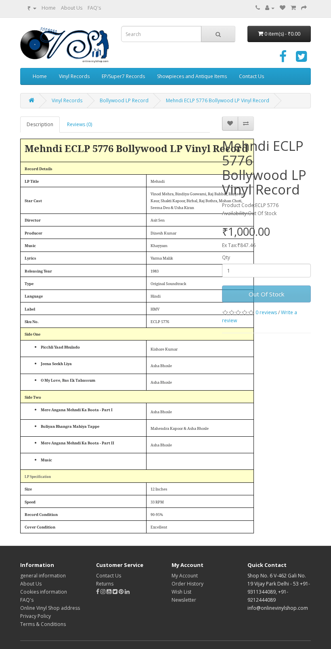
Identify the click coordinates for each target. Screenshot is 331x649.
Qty (226, 257)
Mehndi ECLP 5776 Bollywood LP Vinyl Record (217, 100)
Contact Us (251, 76)
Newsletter (184, 599)
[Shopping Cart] (293, 7)
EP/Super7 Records (123, 76)
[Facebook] (283, 59)
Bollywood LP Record (124, 100)
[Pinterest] (121, 591)
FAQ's (94, 7)
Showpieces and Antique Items (192, 76)
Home (49, 7)
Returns (104, 583)
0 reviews (266, 312)
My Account (185, 575)
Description (40, 124)
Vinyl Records (74, 76)
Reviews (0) (79, 124)
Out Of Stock (266, 294)
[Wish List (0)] (282, 7)
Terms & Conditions (43, 624)
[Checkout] (304, 7)
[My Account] (269, 7)
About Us (71, 7)
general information (43, 575)
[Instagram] (104, 591)
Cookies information (43, 591)
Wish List (181, 591)
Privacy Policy (35, 616)
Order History (187, 583)
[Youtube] (110, 591)
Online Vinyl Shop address (50, 608)
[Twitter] (301, 59)
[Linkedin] (127, 591)
